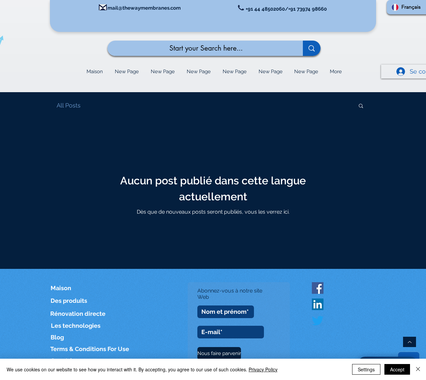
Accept (397, 369)
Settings (366, 369)
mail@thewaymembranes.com (144, 8)
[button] (361, 106)
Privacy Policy (263, 369)
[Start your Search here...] (311, 48)
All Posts (69, 105)
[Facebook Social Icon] (317, 288)
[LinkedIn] (317, 304)
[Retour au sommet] (409, 342)
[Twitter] (317, 320)
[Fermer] (418, 369)
